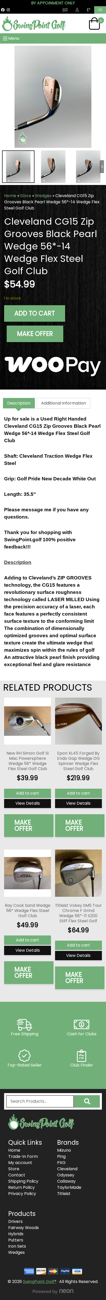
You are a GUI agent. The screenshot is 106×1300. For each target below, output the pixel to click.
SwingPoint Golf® (39, 1282)
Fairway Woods (23, 1228)
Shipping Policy (23, 1181)
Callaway (66, 1181)
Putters (15, 1240)
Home (10, 196)
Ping (61, 1156)
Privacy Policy (22, 1194)
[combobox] (40, 1101)
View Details (27, 803)
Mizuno (64, 1150)
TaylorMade (69, 1187)
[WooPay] (53, 364)
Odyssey (65, 1175)
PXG (61, 1163)
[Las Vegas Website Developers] (53, 1291)
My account (20, 1163)
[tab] (19, 403)
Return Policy (21, 1187)
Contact (16, 1175)
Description (19, 403)
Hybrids (15, 1234)
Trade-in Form (23, 1156)
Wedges (43, 196)
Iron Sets (17, 1246)
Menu (13, 38)
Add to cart (34, 313)
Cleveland (67, 1169)
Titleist (63, 1194)
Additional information (63, 403)
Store (25, 196)
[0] (94, 23)
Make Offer (35, 333)
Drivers (15, 1221)
